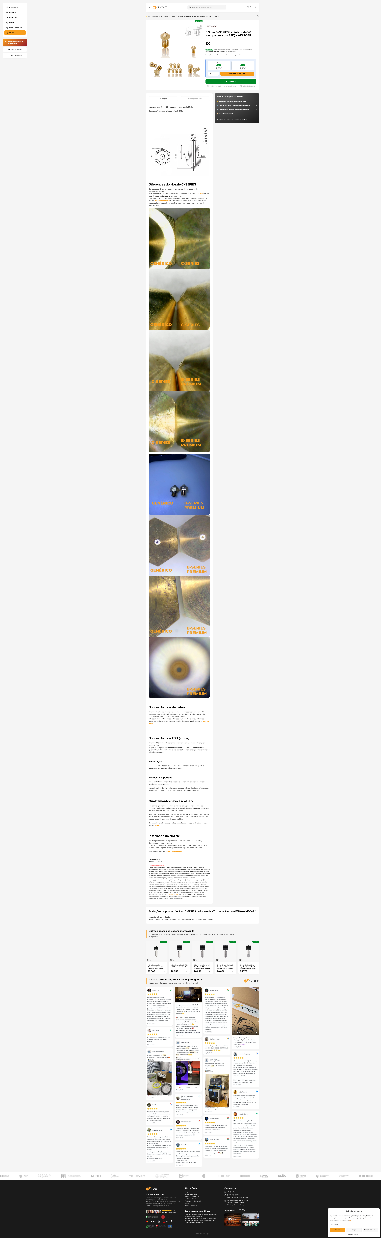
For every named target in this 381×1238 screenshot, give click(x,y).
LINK (157, 825)
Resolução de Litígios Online (193, 1201)
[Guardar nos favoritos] (258, 16)
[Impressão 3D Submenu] (24, 7)
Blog (186, 1192)
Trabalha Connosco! (191, 1206)
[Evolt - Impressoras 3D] (160, 7)
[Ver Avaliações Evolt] (202, 1078)
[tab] (163, 98)
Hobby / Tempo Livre (15, 27)
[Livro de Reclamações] (165, 1217)
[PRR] (162, 1226)
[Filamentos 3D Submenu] (24, 12)
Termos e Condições (191, 1194)
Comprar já (232, 81)
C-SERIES (199, 194)
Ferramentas (13, 17)
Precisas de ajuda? (16, 49)
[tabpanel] (179, 502)
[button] (165, 40)
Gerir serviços (334, 1224)
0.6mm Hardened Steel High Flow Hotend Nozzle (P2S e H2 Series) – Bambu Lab (248, 967)
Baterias (11, 22)
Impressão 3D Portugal (172, 894)
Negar (354, 1230)
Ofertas (11, 32)
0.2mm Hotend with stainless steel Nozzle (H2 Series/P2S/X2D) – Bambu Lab (155, 967)
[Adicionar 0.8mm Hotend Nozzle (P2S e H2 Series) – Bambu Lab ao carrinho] (187, 959)
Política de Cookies (353, 1234)
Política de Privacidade (192, 1196)
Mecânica (165, 16)
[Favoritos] (248, 7)
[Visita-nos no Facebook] (239, 1211)
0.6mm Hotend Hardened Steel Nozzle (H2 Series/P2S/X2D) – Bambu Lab (202, 967)
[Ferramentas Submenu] (24, 17)
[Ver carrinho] (251, 7)
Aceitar (337, 1230)
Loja (149, 16)
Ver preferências (370, 1230)
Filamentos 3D (13, 12)
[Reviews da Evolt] (162, 1212)
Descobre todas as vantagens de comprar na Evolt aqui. (232, 120)
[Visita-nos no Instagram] (243, 1211)
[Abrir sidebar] (150, 7)
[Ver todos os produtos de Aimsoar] (212, 26)
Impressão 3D (13, 7)
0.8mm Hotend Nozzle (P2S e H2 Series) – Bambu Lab (179, 966)
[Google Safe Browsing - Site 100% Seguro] (152, 1217)
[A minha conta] (255, 7)
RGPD (187, 1203)
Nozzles (173, 16)
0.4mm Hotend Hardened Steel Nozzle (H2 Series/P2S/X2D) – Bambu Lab (225, 967)
